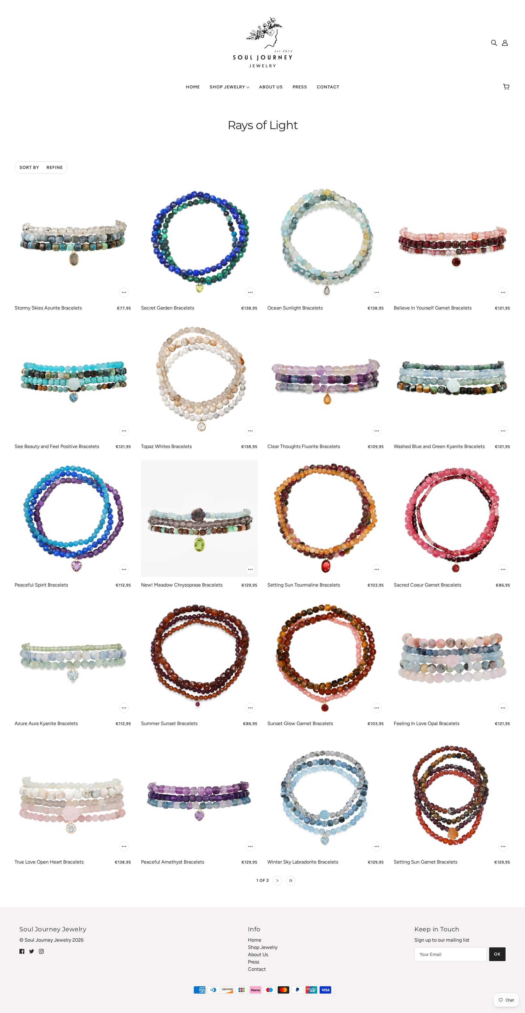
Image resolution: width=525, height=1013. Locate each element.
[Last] (291, 880)
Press (253, 962)
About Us (258, 954)
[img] (494, 42)
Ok (497, 954)
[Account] (504, 42)
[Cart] (507, 87)
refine (54, 167)
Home (254, 940)
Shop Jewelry (262, 947)
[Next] (277, 880)
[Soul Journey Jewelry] (262, 42)
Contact (257, 969)
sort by (29, 167)
